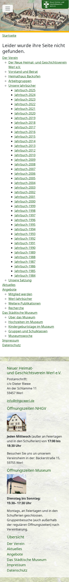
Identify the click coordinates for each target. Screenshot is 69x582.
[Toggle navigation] (7, 8)
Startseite (9, 35)
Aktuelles (14, 548)
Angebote (15, 554)
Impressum (16, 564)
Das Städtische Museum (26, 559)
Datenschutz (17, 570)
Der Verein (15, 543)
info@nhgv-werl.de (20, 401)
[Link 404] (55, 4)
